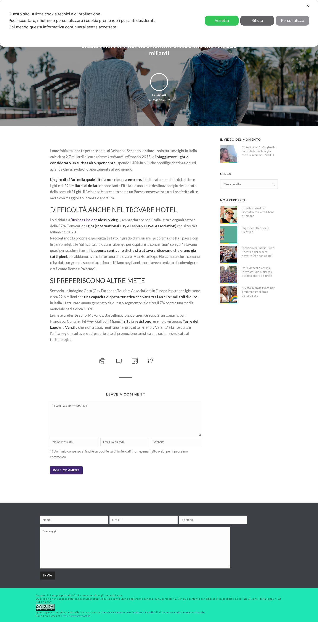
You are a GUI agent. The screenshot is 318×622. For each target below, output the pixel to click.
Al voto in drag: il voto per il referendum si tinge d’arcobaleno (258, 291)
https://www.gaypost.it (75, 615)
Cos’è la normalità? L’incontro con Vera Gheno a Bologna (258, 212)
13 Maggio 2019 (159, 100)
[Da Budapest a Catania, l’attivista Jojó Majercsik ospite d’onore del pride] (228, 274)
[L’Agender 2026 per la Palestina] (228, 234)
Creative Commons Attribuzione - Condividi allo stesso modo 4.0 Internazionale (153, 612)
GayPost (161, 95)
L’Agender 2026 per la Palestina (255, 230)
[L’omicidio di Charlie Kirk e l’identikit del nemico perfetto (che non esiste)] (228, 254)
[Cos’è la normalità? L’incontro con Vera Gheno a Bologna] (228, 214)
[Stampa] (101, 360)
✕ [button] (307, 5)
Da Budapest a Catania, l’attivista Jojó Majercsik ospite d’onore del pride (257, 271)
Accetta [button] (222, 20)
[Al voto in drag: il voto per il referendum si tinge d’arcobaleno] (228, 294)
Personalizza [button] (292, 20)
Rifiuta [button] (257, 20)
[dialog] (159, 23)
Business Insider (84, 220)
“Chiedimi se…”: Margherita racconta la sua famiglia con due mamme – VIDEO (259, 151)
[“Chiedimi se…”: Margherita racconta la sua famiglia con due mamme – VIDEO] (228, 154)
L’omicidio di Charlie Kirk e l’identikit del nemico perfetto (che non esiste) (258, 251)
